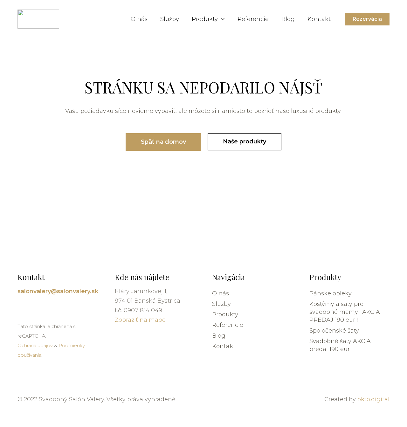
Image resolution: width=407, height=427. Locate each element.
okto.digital (373, 399)
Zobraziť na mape (140, 319)
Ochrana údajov (35, 345)
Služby (221, 303)
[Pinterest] (39, 308)
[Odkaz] (38, 19)
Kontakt (223, 346)
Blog (218, 335)
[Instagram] (20, 308)
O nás (220, 293)
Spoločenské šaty (334, 330)
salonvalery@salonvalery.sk (57, 291)
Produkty (225, 314)
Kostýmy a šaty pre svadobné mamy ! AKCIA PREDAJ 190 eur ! (344, 311)
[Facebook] (30, 308)
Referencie (227, 324)
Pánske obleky (330, 293)
